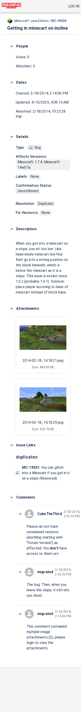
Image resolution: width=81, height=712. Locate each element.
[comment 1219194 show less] (20, 572)
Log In (73, 6)
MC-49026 (58, 21)
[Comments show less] (11, 497)
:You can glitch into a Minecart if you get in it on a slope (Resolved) (46, 472)
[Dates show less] (11, 82)
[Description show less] (11, 229)
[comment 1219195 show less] (20, 513)
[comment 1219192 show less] (20, 613)
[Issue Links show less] (11, 445)
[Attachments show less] (11, 308)
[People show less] (11, 46)
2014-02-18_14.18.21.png (42, 360)
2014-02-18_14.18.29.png (42, 422)
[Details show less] (11, 136)
